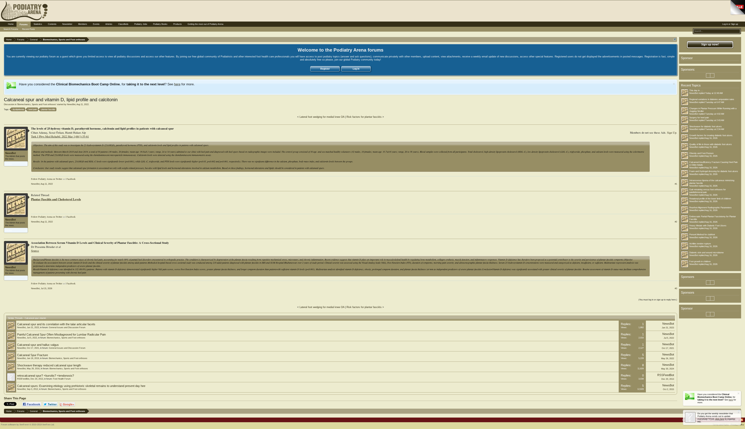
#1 (676, 184)
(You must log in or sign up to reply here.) (657, 299)
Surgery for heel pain (699, 117)
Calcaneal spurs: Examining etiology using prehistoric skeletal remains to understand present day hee (81, 385)
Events (96, 24)
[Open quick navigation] (674, 39)
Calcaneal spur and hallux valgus (38, 344)
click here (719, 419)
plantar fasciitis (48, 109)
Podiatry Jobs (140, 24)
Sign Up (671, 132)
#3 (676, 288)
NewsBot (71, 104)
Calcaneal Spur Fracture (32, 355)
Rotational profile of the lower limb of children (710, 198)
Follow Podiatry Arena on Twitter (46, 178)
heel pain (33, 109)
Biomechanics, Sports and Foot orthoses (36, 104)
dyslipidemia (18, 109)
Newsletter (67, 24)
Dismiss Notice (673, 83)
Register (325, 68)
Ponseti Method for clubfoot (702, 234)
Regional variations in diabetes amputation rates (711, 99)
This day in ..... (696, 90)
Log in (356, 68)
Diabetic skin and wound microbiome (706, 252)
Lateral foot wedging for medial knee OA (322, 116)
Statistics (38, 24)
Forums (24, 24)
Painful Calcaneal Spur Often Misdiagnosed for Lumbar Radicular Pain (61, 334)
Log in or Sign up (730, 24)
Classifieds (123, 24)
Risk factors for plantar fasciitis (364, 116)
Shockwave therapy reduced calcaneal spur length (49, 365)
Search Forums (10, 29)
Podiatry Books (160, 24)
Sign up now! (710, 44)
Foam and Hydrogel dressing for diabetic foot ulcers (713, 171)
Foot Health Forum (62, 379)
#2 (676, 222)
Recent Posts (28, 29)
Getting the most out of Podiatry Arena (205, 24)
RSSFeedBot (23, 379)
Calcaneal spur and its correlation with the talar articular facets (56, 324)
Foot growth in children (700, 261)
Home (11, 24)
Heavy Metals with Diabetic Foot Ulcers (707, 225)
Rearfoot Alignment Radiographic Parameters (710, 207)
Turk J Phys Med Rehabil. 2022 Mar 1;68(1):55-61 (60, 136)
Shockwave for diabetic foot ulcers (705, 126)
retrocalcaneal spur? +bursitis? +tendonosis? (45, 375)
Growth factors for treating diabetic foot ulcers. (711, 135)
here (177, 84)
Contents (52, 24)
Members (82, 24)
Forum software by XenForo (28, 424)
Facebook (71, 178)
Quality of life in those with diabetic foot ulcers (710, 144)
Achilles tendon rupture (700, 243)
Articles (108, 24)
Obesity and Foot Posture (701, 153)
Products (177, 24)
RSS (741, 420)
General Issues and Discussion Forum (67, 327)
